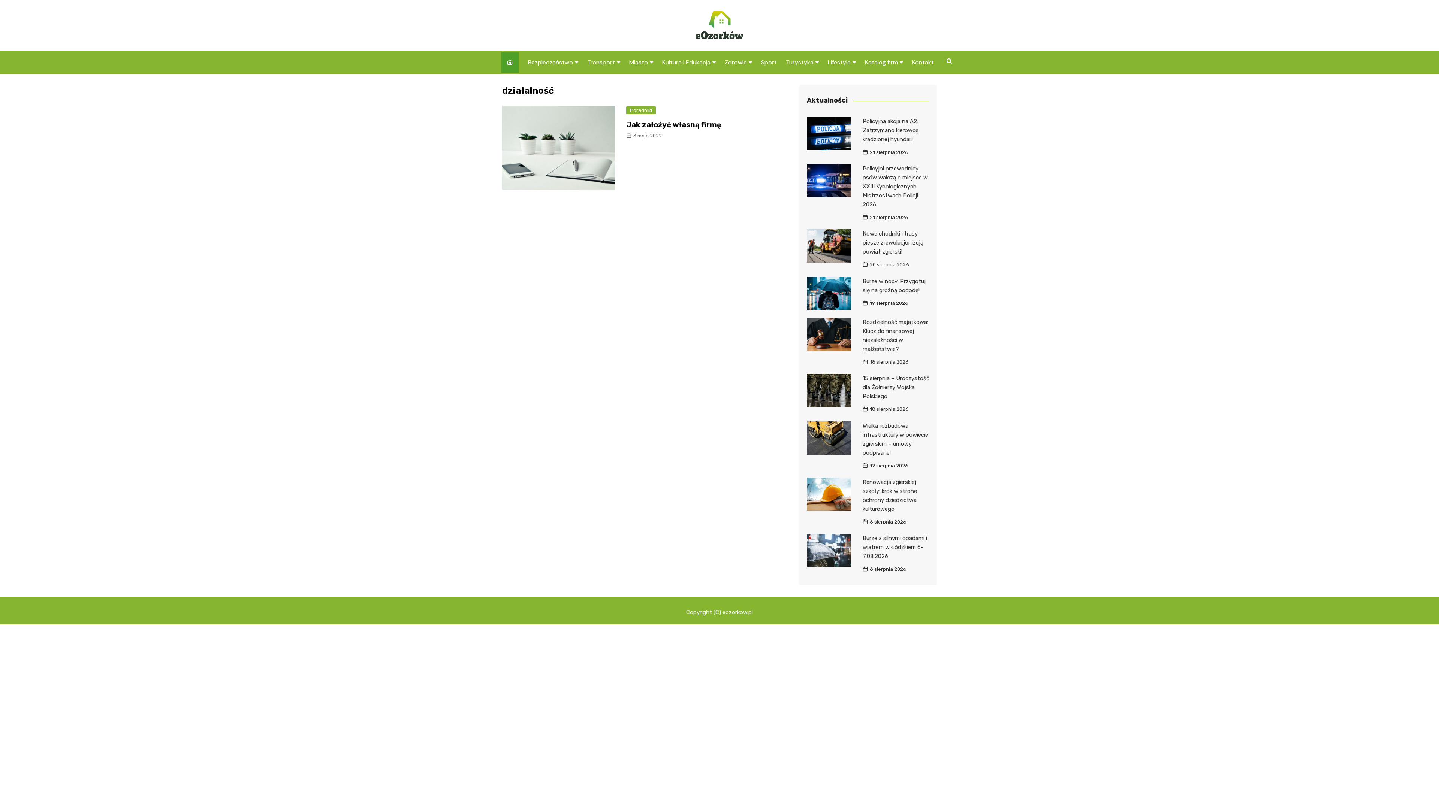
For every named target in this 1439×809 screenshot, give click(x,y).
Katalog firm (881, 62)
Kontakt (923, 62)
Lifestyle (839, 62)
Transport (601, 62)
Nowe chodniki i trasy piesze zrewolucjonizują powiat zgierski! (893, 242)
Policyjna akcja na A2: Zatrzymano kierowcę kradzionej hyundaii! (890, 130)
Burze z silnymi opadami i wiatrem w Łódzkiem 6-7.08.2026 (895, 547)
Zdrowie (736, 62)
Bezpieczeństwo (550, 62)
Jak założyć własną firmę (673, 124)
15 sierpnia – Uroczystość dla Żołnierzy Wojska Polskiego (896, 387)
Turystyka (800, 62)
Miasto (638, 62)
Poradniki (641, 110)
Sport (769, 62)
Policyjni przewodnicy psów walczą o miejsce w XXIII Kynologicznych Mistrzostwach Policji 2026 (895, 186)
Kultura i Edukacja (686, 62)
